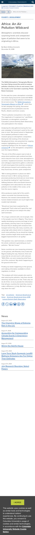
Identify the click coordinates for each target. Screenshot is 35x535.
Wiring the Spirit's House (12, 345)
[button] (2, 2)
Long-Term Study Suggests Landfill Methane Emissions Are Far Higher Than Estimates (17, 356)
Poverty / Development (11, 17)
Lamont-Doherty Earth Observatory (14, 299)
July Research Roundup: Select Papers (15, 367)
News (9, 12)
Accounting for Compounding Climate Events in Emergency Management (14, 336)
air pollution (10, 295)
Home (3, 12)
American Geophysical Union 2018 (18, 297)
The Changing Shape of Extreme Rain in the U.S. (16, 324)
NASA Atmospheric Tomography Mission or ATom (16, 103)
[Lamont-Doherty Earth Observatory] (17, 6)
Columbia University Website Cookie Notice (17, 529)
